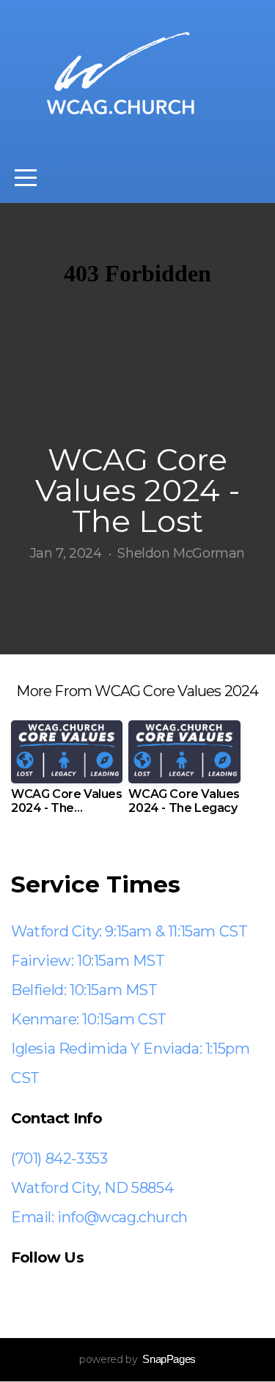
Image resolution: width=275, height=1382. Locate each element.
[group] (66, 773)
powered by (137, 1359)
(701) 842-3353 (59, 1158)
